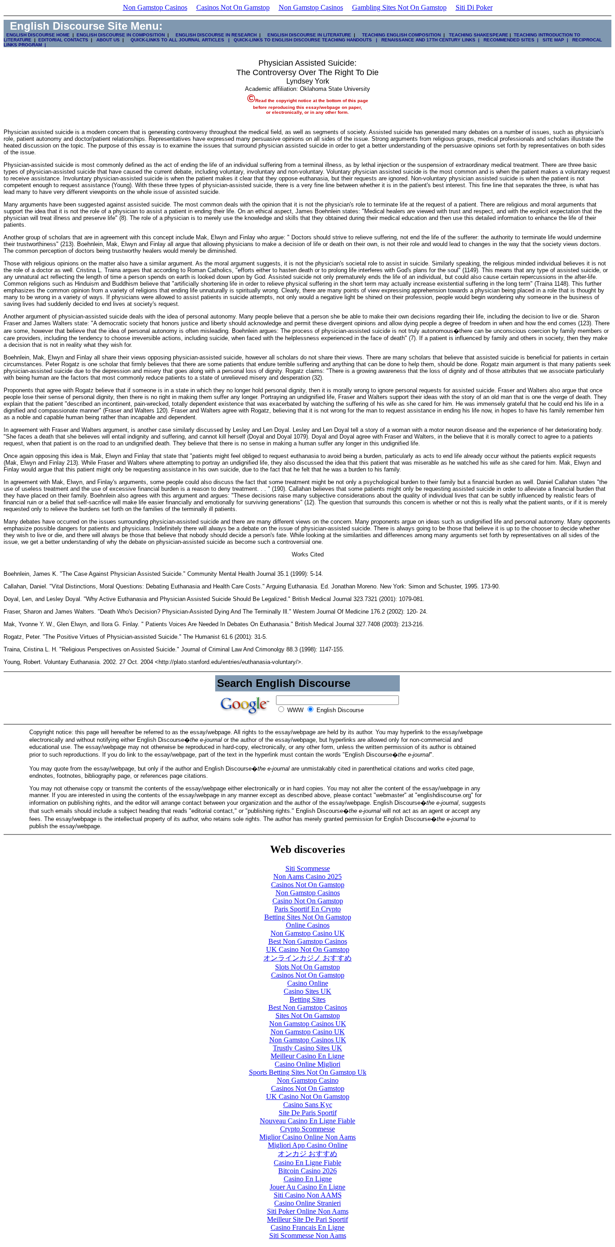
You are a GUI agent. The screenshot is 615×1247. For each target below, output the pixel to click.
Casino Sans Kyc (307, 1104)
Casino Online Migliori (307, 1064)
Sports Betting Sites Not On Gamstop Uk (307, 1072)
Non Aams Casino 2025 (307, 876)
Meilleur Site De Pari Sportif (307, 1219)
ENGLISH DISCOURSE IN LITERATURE (306, 34)
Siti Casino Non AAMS (308, 1195)
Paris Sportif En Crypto (307, 909)
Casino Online (307, 983)
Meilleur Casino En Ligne (307, 1056)
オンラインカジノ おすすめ (307, 958)
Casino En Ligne (308, 1179)
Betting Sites (307, 999)
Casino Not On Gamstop (307, 901)
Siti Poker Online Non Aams (307, 1211)
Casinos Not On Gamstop (233, 7)
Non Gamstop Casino (308, 1080)
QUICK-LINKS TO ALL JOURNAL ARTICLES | (179, 39)
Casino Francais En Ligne (307, 1227)
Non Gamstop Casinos (155, 7)
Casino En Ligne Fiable (307, 1162)
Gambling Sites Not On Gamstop (399, 7)
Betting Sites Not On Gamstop (307, 917)
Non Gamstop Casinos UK (307, 1023)
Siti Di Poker (474, 7)
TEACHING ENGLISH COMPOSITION (400, 34)
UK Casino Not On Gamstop (307, 949)
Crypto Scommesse (307, 1129)
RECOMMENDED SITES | (509, 39)
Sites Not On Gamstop (308, 1015)
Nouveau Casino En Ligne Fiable (307, 1121)
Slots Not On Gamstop (307, 967)
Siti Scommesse (307, 868)
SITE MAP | (554, 39)
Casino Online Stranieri (307, 1203)
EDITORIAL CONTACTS (62, 39)
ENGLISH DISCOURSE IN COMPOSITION (121, 34)
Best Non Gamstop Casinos (307, 941)
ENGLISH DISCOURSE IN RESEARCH (215, 34)
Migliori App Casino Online (308, 1145)
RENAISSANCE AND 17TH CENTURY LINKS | (429, 39)
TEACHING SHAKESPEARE (477, 34)
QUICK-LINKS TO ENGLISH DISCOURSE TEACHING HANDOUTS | (305, 39)
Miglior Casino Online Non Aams (307, 1137)
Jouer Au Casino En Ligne (307, 1187)
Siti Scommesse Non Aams (307, 1235)
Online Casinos (308, 925)
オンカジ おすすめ (307, 1153)
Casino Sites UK (307, 991)
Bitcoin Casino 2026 (307, 1171)
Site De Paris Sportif (308, 1113)
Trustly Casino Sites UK (307, 1048)
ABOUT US (108, 39)
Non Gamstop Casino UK (308, 933)
